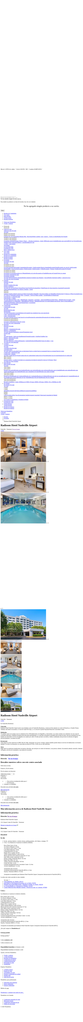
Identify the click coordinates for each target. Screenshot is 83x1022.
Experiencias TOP (8, 248)
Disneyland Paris (26, 288)
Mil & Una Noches (72, 241)
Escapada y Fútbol (39, 269)
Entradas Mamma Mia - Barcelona (23, 236)
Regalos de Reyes (12, 377)
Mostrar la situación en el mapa (9, 825)
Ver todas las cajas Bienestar (11, 342)
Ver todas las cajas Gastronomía (12, 323)
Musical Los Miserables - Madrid (16, 301)
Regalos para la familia (51, 241)
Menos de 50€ (24, 382)
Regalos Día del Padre (35, 377)
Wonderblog (7, 964)
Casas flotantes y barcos (42, 277)
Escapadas (6, 260)
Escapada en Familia (41, 273)
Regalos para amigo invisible (47, 371)
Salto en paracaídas (13, 351)
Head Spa (40, 336)
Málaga (22, 390)
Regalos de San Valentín (23, 377)
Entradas (6, 280)
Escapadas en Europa (9, 273)
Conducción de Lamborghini (27, 355)
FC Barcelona (41, 294)
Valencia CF (68, 294)
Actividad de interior (36, 360)
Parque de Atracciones (49, 288)
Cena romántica (34, 313)
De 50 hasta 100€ (32, 382)
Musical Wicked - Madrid (31, 301)
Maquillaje (38, 341)
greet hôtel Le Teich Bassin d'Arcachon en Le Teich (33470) (20, 883)
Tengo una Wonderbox (10, 222)
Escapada (6, 418)
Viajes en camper (61, 273)
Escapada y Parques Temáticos (52, 269)
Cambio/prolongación (9, 961)
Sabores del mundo (25, 313)
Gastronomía (7, 305)
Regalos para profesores (43, 370)
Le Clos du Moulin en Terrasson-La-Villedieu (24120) (18, 886)
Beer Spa (45, 336)
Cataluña (27, 395)
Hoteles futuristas (52, 277)
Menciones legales (8, 1001)
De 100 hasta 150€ (42, 382)
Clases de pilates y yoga (47, 341)
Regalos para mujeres (31, 370)
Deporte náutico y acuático (11, 360)
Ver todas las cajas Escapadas (11, 279)
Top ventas (6, 215)
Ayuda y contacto (8, 223)
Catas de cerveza (24, 317)
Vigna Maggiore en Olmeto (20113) (13, 881)
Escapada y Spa (31, 267)
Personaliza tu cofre (9, 962)
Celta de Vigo (9, 295)
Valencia (18, 390)
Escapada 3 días (31, 269)
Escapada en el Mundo (21, 273)
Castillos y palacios (62, 277)
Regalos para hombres (20, 370)
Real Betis (57, 294)
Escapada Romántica (9, 267)
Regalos (6, 417)
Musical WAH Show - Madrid (55, 299)
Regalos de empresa (9, 407)
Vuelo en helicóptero (23, 351)
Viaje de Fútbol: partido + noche (38, 295)
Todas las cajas (8, 229)
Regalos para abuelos (15, 371)
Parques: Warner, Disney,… (22, 241)
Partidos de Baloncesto (53, 295)
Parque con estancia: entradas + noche (23, 289)
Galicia (6, 395)
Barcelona (10, 390)
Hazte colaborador (8, 984)
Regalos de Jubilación (42, 376)
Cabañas (33, 277)
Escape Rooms (21, 302)
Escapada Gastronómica (21, 267)
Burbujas (11, 277)
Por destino (7, 383)
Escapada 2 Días (22, 269)
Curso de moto (54, 355)
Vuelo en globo (53, 236)
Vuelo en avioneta (51, 351)
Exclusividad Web (8, 247)
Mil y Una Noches (13, 269)
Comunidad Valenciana (40, 395)
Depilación (33, 341)
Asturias (31, 395)
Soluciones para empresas (10, 982)
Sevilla (14, 390)
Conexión (3, 412)
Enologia (11, 317)
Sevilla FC (62, 294)
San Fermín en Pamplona (10, 399)
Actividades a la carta (9, 972)
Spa (5, 333)
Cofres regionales (12, 242)
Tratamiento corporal (18, 332)
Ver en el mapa (16, 429)
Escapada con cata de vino (65, 267)
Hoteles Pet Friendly (62, 236)
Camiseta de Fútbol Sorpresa (23, 294)
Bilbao (35, 390)
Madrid (6, 390)
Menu (2, 210)
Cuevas (68, 277)
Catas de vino (16, 317)
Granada (26, 390)
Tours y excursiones (30, 302)
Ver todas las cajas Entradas (11, 304)
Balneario (23, 336)
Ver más (6, 880)
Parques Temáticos (8, 285)
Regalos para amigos (66, 370)
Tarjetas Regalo (8, 404)
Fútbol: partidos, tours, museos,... (40, 236)
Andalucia (10, 395)
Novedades (7, 245)
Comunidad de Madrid (51, 395)
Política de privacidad (9, 1004)
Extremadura (21, 395)
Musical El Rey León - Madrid (16, 299)
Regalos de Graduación (19, 376)
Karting (49, 355)
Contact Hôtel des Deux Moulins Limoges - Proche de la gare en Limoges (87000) (25, 887)
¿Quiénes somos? (8, 969)
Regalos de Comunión (67, 376)
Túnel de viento (60, 351)
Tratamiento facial (28, 332)
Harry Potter (41, 288)
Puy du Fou (12, 288)
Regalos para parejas (62, 241)
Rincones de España (52, 273)
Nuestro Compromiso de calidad (12, 974)
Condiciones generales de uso (11, 1002)
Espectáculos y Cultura (10, 296)
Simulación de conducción (65, 355)
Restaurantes (7, 310)
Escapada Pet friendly (65, 269)
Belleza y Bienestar (9, 338)
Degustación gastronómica (35, 317)
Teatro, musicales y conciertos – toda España (35, 299)
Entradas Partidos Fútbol (10, 294)
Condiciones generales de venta (12, 999)
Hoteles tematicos (26, 277)
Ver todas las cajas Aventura (11, 361)
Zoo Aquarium (59, 288)
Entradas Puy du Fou (9, 236)
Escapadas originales (9, 241)
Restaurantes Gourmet (14, 313)
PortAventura (34, 288)
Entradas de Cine (30, 242)
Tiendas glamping (17, 277)
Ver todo (14, 230)
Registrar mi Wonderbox (10, 958)
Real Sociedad (75, 294)
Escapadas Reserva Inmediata (42, 267)
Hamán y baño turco (14, 336)
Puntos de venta (8, 971)
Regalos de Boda (8, 257)
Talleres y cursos (21, 242)
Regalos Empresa (8, 219)
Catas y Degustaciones (9, 314)
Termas (28, 336)
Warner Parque (18, 288)
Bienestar (6, 324)
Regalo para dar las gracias (55, 376)
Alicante (31, 390)
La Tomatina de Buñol (22, 399)
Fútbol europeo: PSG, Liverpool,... (21, 295)
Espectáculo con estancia (44, 301)
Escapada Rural (54, 267)
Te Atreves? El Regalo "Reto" (49, 360)
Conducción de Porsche (41, 355)
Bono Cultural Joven (9, 250)
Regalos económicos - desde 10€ (37, 241)
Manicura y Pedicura (14, 341)
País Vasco (15, 395)
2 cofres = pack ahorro (9, 244)
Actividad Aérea (8, 348)
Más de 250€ (57, 382)
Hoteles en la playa (31, 273)
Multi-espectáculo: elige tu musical (60, 301)
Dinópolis (10, 289)
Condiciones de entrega (10, 959)
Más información (5, 789)
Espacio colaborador (9, 985)
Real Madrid (34, 294)
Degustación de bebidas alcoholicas (51, 317)
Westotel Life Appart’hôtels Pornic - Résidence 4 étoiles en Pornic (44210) (23, 884)
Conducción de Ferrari (14, 355)
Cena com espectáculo (43, 313)
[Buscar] (16, 197)
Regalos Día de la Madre (47, 377)
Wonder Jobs (7, 975)
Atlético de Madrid (49, 294)
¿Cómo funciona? (8, 956)
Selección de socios (9, 977)
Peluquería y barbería (24, 341)
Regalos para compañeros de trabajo (30, 371)
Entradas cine (14, 302)
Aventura (6, 343)
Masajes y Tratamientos (10, 329)
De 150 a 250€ (50, 382)
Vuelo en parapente (42, 351)
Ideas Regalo (7, 216)
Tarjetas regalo (7, 218)
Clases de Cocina (20, 321)
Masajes (11, 332)
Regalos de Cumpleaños (10, 213)
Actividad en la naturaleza (24, 360)
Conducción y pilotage (9, 352)
